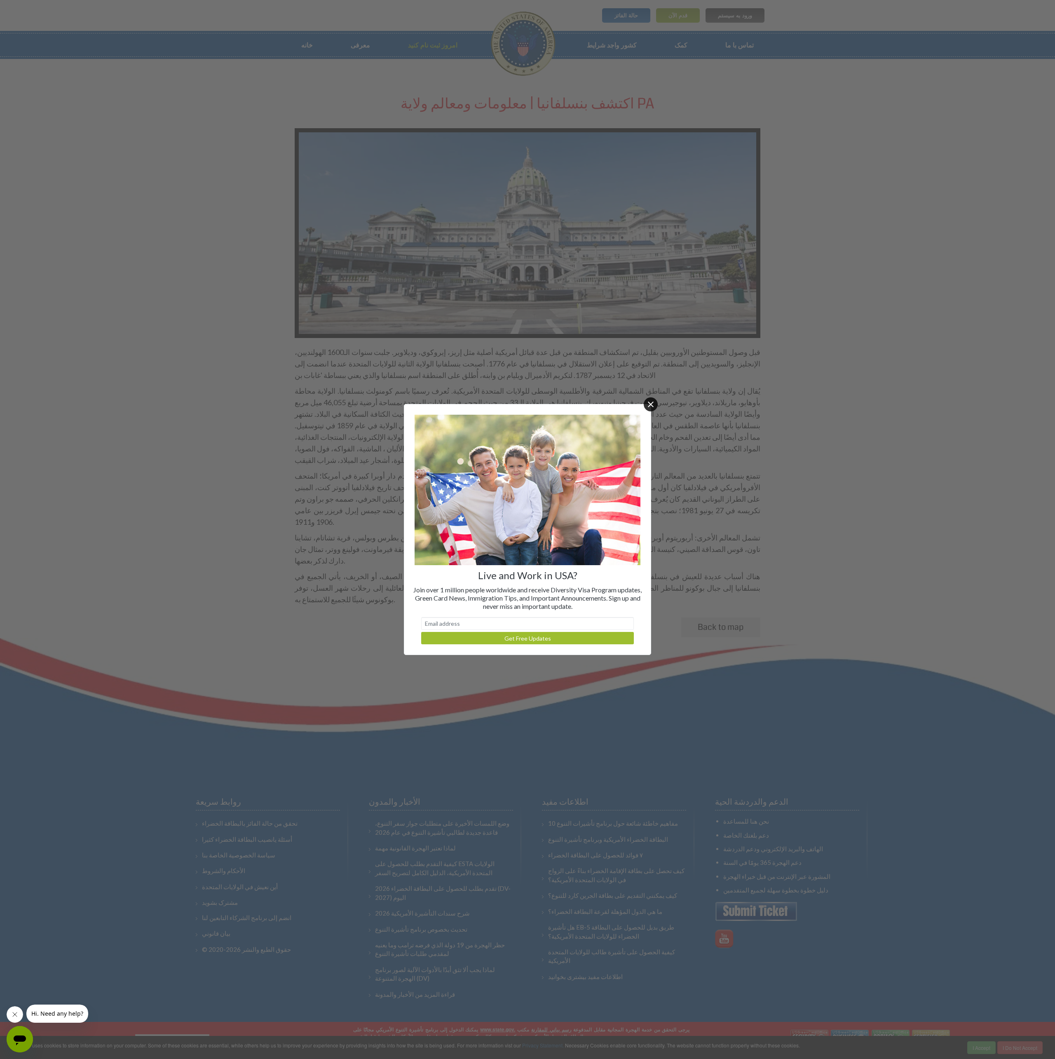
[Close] (651, 404)
